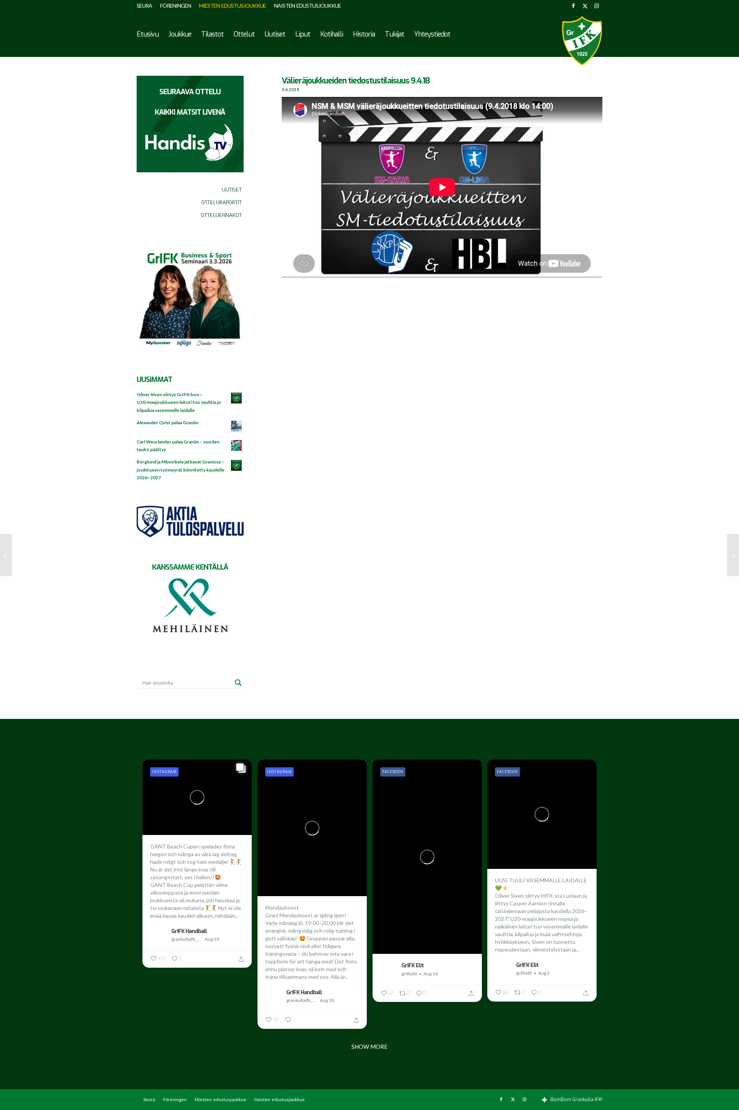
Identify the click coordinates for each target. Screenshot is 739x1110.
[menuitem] (146, 6)
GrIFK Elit (412, 965)
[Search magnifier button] (238, 682)
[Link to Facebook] (573, 6)
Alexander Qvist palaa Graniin (167, 422)
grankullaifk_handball (187, 939)
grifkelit (409, 974)
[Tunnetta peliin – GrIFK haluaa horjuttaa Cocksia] (733, 555)
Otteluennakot (221, 215)
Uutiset (232, 190)
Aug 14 (430, 974)
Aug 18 (327, 1000)
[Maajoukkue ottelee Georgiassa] (6, 555)
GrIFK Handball (189, 931)
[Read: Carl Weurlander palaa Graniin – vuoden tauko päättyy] (237, 446)
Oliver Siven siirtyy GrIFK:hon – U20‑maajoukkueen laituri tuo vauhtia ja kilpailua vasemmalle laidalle (179, 402)
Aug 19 (212, 939)
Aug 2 (544, 973)
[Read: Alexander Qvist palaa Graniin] (237, 426)
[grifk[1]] (582, 41)
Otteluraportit (221, 202)
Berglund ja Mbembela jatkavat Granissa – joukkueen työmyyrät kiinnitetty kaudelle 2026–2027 (180, 469)
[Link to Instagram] (596, 6)
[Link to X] (584, 6)
